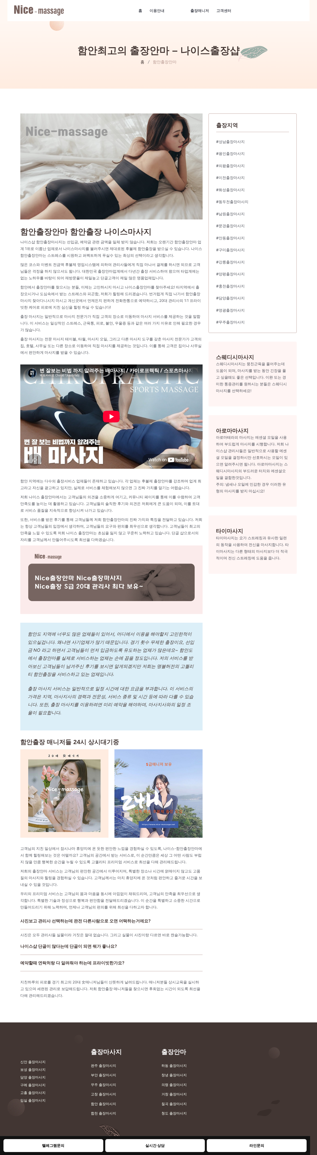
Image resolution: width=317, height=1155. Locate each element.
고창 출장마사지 (103, 1094)
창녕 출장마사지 (174, 1075)
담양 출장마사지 (33, 1077)
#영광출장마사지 (230, 310)
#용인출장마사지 (230, 153)
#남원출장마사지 (230, 214)
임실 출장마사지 (33, 1100)
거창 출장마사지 (174, 1094)
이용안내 (157, 10)
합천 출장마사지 (103, 1113)
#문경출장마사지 (230, 225)
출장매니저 (199, 10)
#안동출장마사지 (230, 238)
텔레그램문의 (53, 1145)
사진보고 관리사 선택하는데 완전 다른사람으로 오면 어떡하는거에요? (85, 920)
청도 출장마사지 (174, 1113)
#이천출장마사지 (230, 177)
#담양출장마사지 (230, 298)
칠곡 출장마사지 (174, 1104)
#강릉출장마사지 (230, 262)
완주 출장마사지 (103, 1065)
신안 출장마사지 (33, 1062)
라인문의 (256, 1145)
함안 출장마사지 (103, 1104)
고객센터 (223, 10)
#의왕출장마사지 (230, 165)
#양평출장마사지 (230, 274)
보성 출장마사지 (33, 1069)
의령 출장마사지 (174, 1085)
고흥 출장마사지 (33, 1092)
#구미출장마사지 (230, 250)
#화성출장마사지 (230, 189)
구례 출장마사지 (33, 1085)
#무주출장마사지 (230, 322)
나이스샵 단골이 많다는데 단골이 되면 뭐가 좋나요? (68, 946)
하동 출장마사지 (174, 1065)
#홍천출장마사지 (230, 286)
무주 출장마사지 (103, 1085)
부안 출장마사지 (103, 1075)
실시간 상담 (155, 1145)
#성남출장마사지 (230, 141)
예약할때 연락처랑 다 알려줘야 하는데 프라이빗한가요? (72, 962)
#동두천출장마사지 (232, 201)
